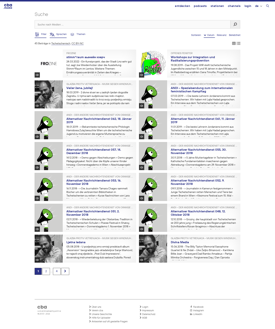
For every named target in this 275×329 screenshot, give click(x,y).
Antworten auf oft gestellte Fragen (109, 321)
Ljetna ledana (75, 242)
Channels (234, 6)
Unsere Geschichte (101, 314)
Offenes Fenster (181, 53)
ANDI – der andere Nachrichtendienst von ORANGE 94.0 (204, 84)
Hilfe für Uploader (100, 318)
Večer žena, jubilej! (79, 88)
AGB (144, 318)
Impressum (148, 310)
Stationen (217, 6)
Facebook (198, 307)
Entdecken (182, 6)
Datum (210, 35)
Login (248, 6)
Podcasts (200, 6)
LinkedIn (197, 314)
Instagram (198, 310)
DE (257, 6)
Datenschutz (148, 314)
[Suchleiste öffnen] (267, 6)
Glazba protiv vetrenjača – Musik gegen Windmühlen (99, 84)
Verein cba (97, 310)
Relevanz (222, 35)
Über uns (96, 307)
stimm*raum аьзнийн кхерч (85, 57)
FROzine (71, 53)
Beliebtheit (234, 35)
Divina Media (180, 242)
